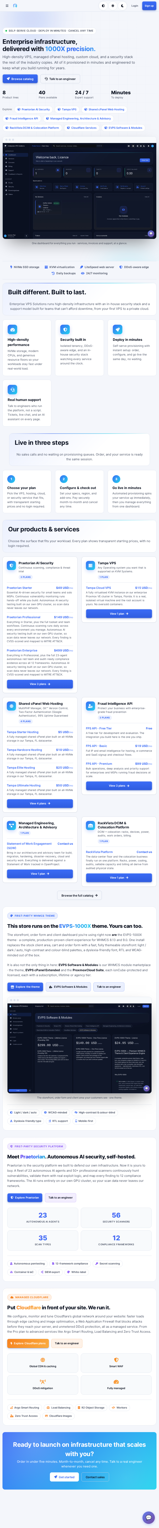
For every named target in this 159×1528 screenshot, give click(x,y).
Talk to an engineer (62, 78)
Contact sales (95, 1477)
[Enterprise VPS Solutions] (15, 6)
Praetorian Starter (19, 587)
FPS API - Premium (99, 764)
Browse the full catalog (77, 895)
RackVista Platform (99, 852)
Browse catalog (22, 78)
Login (134, 5)
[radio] (103, 5)
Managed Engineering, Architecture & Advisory (80, 118)
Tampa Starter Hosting (23, 732)
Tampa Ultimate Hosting (24, 785)
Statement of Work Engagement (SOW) (29, 846)
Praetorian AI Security (36, 109)
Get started (66, 1477)
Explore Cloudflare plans (30, 1343)
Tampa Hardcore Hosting (24, 749)
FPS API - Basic (96, 746)
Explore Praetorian (27, 1197)
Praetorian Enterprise (22, 650)
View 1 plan (117, 613)
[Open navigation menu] (7, 5)
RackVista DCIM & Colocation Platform (34, 127)
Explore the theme (28, 986)
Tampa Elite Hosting (21, 767)
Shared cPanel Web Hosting (106, 109)
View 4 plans (38, 803)
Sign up (149, 5)
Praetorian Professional (23, 617)
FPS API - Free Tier (99, 728)
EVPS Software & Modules (125, 127)
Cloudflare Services (83, 127)
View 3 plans (38, 684)
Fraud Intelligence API (24, 118)
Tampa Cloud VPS (98, 587)
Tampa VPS (69, 109)
